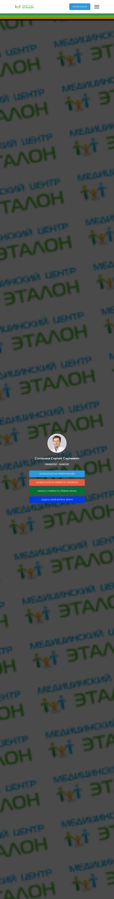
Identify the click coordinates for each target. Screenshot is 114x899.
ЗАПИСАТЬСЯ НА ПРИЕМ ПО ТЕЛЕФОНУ (57, 482)
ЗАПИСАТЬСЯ (80, 6)
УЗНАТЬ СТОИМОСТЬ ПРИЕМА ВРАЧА (57, 491)
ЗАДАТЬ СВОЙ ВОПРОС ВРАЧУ (57, 499)
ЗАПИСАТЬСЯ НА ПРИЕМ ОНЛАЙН (57, 473)
